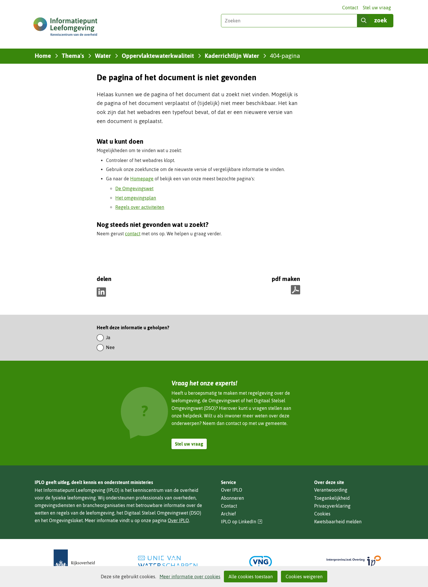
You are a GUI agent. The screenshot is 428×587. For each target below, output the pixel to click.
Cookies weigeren (304, 576)
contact (132, 233)
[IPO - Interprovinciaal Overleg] (354, 562)
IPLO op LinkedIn (241, 521)
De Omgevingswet (134, 188)
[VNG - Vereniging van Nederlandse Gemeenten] (260, 562)
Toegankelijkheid (332, 498)
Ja (108, 337)
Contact (350, 7)
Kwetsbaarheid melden (338, 521)
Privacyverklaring (332, 505)
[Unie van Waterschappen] (167, 562)
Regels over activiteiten (139, 207)
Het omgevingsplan (135, 197)
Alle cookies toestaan (251, 576)
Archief (228, 513)
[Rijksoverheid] (74, 562)
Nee (110, 347)
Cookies (322, 513)
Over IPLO (178, 520)
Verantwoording (330, 489)
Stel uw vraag (377, 7)
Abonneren (232, 498)
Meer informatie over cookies (190, 576)
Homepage (141, 178)
